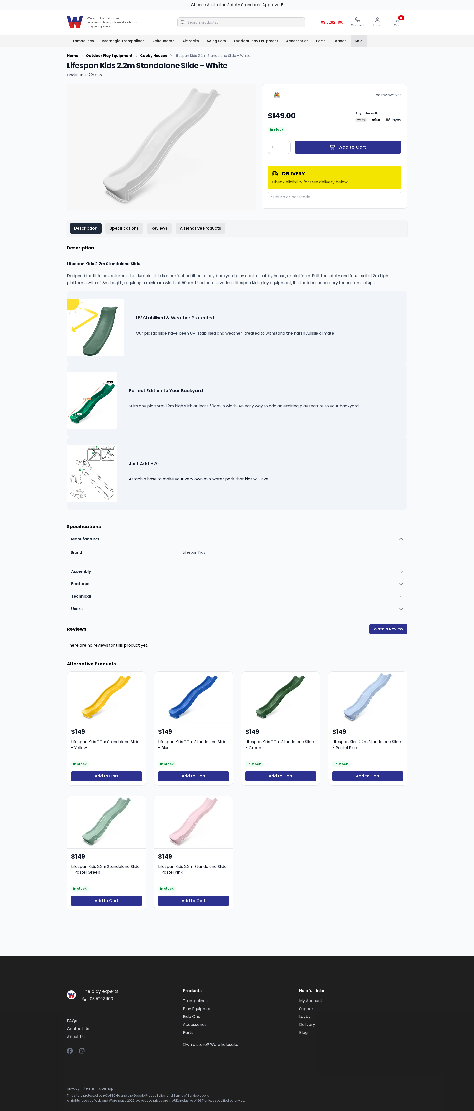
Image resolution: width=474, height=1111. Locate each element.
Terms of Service (186, 1095)
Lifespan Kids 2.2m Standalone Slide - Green (279, 745)
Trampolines (195, 1001)
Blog (303, 1032)
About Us (76, 1037)
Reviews (159, 228)
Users (77, 609)
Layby (305, 1016)
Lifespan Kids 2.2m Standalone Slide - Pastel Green (105, 869)
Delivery (307, 1024)
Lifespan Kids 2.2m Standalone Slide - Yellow (105, 745)
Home (72, 55)
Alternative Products (200, 228)
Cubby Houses (153, 55)
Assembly (81, 571)
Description (85, 228)
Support (307, 1009)
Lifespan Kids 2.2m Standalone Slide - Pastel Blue (366, 745)
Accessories (195, 1024)
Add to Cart (352, 147)
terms (89, 1088)
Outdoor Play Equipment (109, 55)
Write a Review (388, 629)
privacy (73, 1088)
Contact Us (78, 1029)
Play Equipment (198, 1009)
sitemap (106, 1088)
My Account (310, 1001)
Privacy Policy (155, 1095)
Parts (188, 1032)
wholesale (227, 1044)
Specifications (124, 228)
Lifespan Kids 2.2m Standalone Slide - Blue (192, 745)
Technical (81, 596)
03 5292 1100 (332, 22)
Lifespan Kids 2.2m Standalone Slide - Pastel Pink (192, 869)
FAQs (72, 1021)
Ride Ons (191, 1016)
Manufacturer (85, 539)
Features (80, 584)
